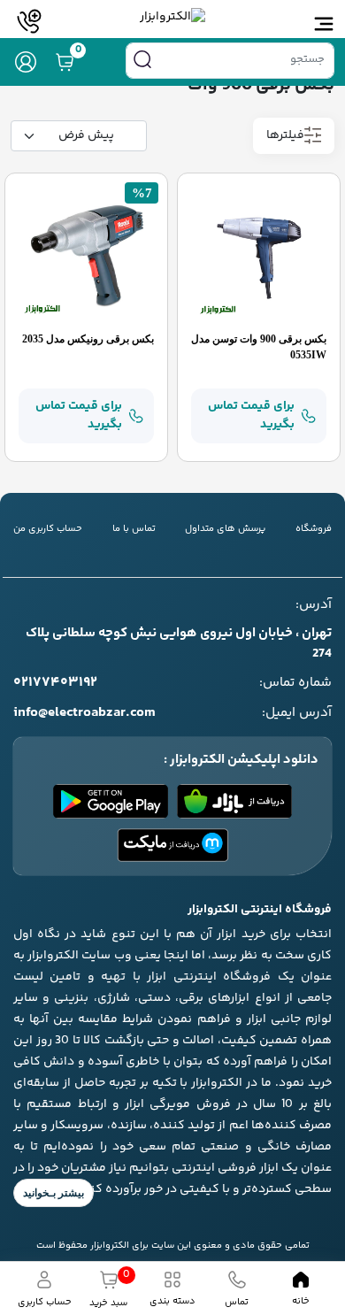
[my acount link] (25, 62)
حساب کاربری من (47, 529)
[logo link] (172, 17)
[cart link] (64, 62)
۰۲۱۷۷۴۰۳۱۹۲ (55, 683)
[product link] (258, 255)
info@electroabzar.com (84, 713)
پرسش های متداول (225, 529)
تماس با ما (134, 529)
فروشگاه (313, 529)
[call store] (29, 21)
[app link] (234, 801)
